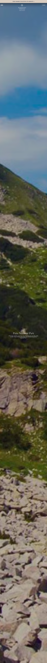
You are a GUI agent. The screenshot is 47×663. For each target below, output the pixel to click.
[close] (34, 1)
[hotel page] (22, 5)
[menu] (2, 5)
